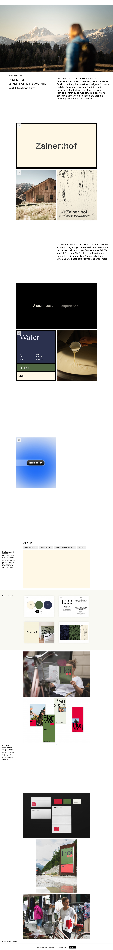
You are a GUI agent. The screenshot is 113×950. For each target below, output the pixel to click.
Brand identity (46, 547)
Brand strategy (30, 547)
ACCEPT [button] (72, 947)
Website (81, 547)
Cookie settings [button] (62, 947)
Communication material (65, 547)
